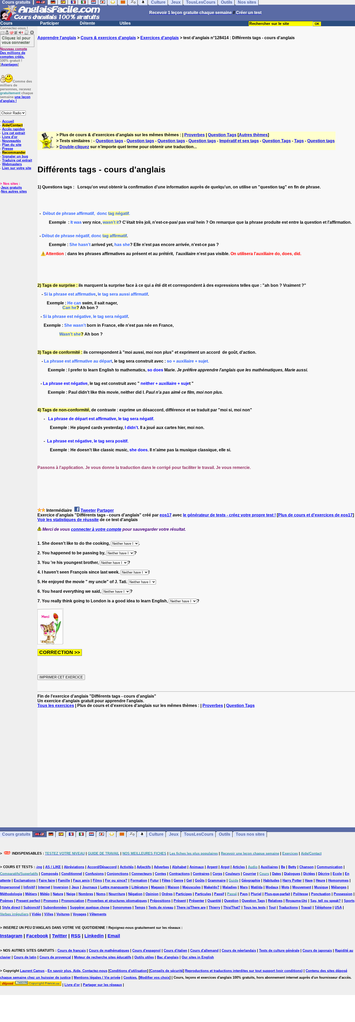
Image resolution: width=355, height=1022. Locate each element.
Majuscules (191, 887)
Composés (49, 874)
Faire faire (47, 880)
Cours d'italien (175, 950)
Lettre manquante (114, 887)
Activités (127, 867)
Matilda (256, 887)
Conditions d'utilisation (128, 971)
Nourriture (117, 894)
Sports (349, 901)
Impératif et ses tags (239, 141)
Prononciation (72, 901)
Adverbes (161, 867)
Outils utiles (144, 957)
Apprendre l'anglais (56, 38)
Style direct (11, 907)
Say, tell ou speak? (325, 901)
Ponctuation (321, 894)
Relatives (275, 901)
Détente (87, 23)
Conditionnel (71, 874)
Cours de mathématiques (109, 950)
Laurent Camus (32, 971)
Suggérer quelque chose (89, 907)
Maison (173, 887)
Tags (299, 141)
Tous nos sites (250, 834)
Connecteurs (142, 874)
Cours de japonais (317, 950)
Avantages (9, 64)
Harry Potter (292, 880)
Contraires (201, 874)
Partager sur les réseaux (102, 985)
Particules (203, 894)
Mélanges (338, 887)
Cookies (129, 977)
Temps (140, 907)
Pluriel (256, 894)
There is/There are (191, 907)
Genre (178, 880)
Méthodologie (11, 894)
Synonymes (122, 907)
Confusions (94, 874)
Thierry (214, 907)
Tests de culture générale (279, 950)
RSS (76, 935)
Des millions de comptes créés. (13, 53)
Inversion (60, 887)
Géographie (250, 880)
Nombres (85, 894)
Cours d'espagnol (146, 950)
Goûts (200, 880)
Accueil (8, 121)
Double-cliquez (74, 147)
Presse (7, 149)
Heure (320, 880)
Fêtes (166, 880)
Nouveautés (11, 141)
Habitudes (271, 880)
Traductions (288, 907)
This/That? (231, 907)
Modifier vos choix (154, 977)
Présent (180, 901)
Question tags (109, 141)
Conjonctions (117, 874)
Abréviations (74, 867)
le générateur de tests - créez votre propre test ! (229, 515)
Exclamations (25, 880)
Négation (135, 894)
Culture (156, 834)
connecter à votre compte (96, 529)
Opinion (152, 894)
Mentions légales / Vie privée (97, 977)
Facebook (37, 935)
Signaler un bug (15, 156)
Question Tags (222, 135)
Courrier (249, 874)
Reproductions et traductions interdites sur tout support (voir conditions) (244, 971)
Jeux (174, 834)
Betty (292, 867)
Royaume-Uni (296, 901)
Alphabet (179, 867)
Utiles (125, 23)
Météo (45, 894)
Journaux (89, 887)
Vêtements (97, 914)
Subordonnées (55, 907)
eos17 (166, 515)
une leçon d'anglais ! (15, 99)
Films (97, 880)
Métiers (31, 894)
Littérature (140, 887)
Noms (101, 894)
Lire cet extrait (13, 133)
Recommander (13, 152)
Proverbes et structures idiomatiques (117, 901)
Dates (276, 874)
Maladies (229, 887)
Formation (138, 880)
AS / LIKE (53, 867)
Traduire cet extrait (17, 160)
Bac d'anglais (168, 957)
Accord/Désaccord (102, 867)
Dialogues (292, 874)
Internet (44, 887)
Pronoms (50, 901)
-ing (39, 867)
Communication (330, 867)
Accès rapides (13, 129)
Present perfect (28, 901)
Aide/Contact (12, 125)
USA (338, 907)
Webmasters (12, 164)
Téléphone (323, 907)
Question (231, 901)
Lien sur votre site (16, 168)
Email (114, 935)
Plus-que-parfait (277, 894)
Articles (239, 867)
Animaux (196, 867)
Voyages (79, 914)
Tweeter (88, 510)
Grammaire (217, 880)
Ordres (167, 894)
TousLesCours (198, 834)
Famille (64, 880)
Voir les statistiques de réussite (68, 519)
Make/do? (211, 887)
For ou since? (116, 880)
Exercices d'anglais (159, 38)
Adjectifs (144, 867)
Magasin (158, 887)
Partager (105, 510)
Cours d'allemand (204, 950)
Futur (154, 880)
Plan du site (11, 145)
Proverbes (194, 135)
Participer (49, 23)
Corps (217, 874)
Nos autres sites (14, 191)
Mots (285, 887)
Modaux (272, 887)
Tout (272, 907)
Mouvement (301, 887)
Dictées (309, 874)
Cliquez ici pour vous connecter (16, 40)
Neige (70, 894)
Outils (224, 834)
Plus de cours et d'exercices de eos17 (315, 515)
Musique (321, 887)
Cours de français (71, 950)
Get (189, 880)
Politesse (300, 894)
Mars (244, 887)
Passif (219, 894)
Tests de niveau (160, 907)
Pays (244, 894)
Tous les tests (255, 907)
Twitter (59, 935)
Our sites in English (198, 957)
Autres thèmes (253, 135)
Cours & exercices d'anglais (108, 38)
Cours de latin (25, 957)
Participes (184, 894)
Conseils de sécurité (166, 971)
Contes (160, 874)
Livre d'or (9, 137)
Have (309, 880)
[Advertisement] (196, 81)
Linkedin (94, 935)
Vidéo (36, 914)
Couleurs (232, 874)
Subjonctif (31, 907)
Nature (58, 894)
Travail (306, 907)
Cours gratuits (16, 834)
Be (283, 867)
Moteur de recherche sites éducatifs (102, 957)
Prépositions (160, 901)
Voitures (63, 914)
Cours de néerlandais (239, 950)
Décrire (324, 874)
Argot (225, 867)
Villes (48, 914)
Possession (343, 894)
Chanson (306, 867)
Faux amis (81, 880)
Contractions (179, 874)
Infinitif (29, 887)
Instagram (11, 935)
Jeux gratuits (11, 187)
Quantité (214, 901)
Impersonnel (10, 887)
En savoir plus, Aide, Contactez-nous (77, 971)
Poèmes (6, 901)
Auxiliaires (269, 867)
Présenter (196, 901)
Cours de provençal (55, 957)
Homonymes (338, 880)
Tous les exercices (55, 705)
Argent (212, 867)
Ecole (337, 874)
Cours (6, 23)
